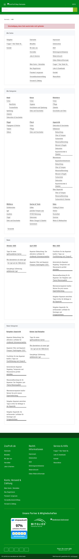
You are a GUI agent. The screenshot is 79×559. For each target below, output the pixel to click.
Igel (8, 211)
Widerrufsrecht (57, 56)
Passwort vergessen (36, 72)
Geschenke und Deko (59, 111)
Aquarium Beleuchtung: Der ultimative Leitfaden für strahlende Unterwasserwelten (39, 254)
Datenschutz (57, 44)
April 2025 (33, 246)
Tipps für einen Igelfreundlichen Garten (14, 253)
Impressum (56, 40)
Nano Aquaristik (58, 189)
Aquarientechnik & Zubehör (61, 153)
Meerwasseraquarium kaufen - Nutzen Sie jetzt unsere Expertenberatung (62, 288)
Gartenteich (33, 224)
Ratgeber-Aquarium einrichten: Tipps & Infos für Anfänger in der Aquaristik (62, 299)
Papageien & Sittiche (13, 126)
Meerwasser (57, 157)
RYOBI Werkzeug (35, 214)
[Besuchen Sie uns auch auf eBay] (26, 549)
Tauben (9, 129)
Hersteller (33, 52)
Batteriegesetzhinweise (60, 52)
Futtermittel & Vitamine (62, 199)
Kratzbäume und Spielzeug (38, 107)
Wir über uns (34, 48)
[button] (61, 4)
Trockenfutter (13, 107)
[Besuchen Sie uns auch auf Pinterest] (11, 549)
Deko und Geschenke (36, 111)
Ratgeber (10, 40)
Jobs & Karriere (35, 56)
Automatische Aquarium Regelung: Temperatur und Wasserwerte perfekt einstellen (61, 266)
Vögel (8, 217)
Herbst (55, 211)
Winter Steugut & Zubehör (38, 221)
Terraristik (10, 229)
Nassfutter (12, 104)
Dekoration (58, 148)
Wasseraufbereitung (61, 142)
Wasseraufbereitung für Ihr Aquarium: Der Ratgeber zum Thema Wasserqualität (62, 277)
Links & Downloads (59, 68)
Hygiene (32, 104)
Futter (8, 101)
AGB (54, 48)
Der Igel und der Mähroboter (16, 263)
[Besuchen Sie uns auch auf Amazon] (21, 549)
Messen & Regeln (60, 145)
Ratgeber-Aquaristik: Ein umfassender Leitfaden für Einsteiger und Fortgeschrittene (61, 311)
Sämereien (33, 217)
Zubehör (9, 114)
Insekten (9, 214)
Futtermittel (59, 139)
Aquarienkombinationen (62, 161)
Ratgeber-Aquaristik (13, 332)
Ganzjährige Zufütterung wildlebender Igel (14, 270)
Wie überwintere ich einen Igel (16, 260)
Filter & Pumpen (60, 135)
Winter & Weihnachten (60, 221)
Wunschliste (56, 77)
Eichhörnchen (11, 207)
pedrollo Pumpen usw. (37, 211)
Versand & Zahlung (36, 81)
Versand (75, 556)
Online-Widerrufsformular (61, 60)
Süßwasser (56, 129)
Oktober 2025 (11, 246)
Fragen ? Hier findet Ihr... (14, 44)
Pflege (55, 104)
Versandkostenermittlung (38, 77)
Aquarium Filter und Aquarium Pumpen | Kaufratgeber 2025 (39, 263)
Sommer (55, 217)
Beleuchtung (59, 132)
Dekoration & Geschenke (14, 117)
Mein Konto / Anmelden (37, 64)
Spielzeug (10, 111)
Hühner (9, 132)
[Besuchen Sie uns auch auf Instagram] (16, 549)
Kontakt (9, 48)
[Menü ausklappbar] (5, 3)
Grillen (32, 207)
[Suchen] (75, 9)
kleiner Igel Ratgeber (37, 332)
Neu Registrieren (35, 68)
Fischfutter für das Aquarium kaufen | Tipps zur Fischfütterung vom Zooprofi (62, 254)
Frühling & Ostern (58, 207)
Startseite (33, 40)
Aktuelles (33, 44)
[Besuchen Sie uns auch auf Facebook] (6, 549)
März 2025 (56, 246)
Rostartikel (56, 214)
